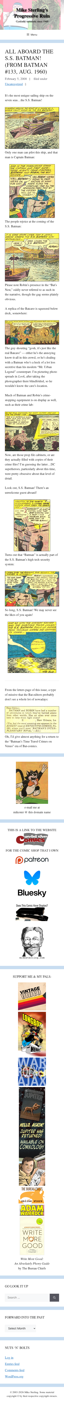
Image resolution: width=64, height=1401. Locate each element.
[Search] (54, 1298)
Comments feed (14, 1370)
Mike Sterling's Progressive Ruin (32, 12)
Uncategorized (14, 84)
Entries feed (12, 1364)
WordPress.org (14, 1376)
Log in (9, 1357)
